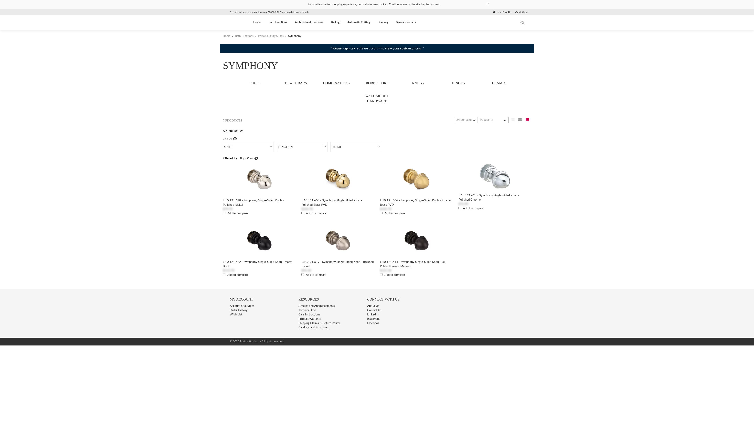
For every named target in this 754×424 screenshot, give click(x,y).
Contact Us (374, 310)
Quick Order (521, 12)
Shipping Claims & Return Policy (319, 323)
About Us (373, 305)
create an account (367, 48)
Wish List (236, 314)
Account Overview (242, 305)
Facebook (373, 323)
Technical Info (307, 310)
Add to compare (237, 213)
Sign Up (507, 12)
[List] (513, 120)
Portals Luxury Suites (270, 36)
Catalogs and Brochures (313, 327)
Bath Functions (278, 22)
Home (257, 22)
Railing (335, 22)
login (346, 48)
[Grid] (527, 120)
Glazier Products (406, 22)
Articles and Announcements (316, 305)
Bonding (383, 22)
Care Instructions (309, 314)
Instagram (373, 318)
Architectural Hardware (309, 22)
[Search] (522, 23)
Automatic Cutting (358, 22)
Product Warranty (309, 318)
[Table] (520, 120)
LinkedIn (372, 314)
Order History (239, 310)
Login (498, 12)
